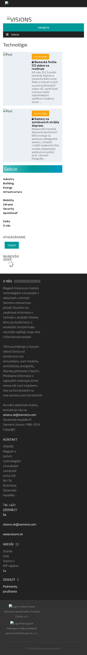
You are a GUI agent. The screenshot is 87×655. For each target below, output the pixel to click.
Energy (7, 187)
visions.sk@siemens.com (19, 414)
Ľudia (6, 221)
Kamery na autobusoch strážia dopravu (45, 122)
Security (8, 208)
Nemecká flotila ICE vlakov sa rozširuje (44, 65)
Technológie (40, 56)
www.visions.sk (13, 534)
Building (8, 183)
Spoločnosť (10, 213)
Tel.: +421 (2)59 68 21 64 (10, 510)
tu (4, 570)
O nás (6, 225)
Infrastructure (12, 192)
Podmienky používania (10, 589)
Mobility (8, 200)
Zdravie (8, 204)
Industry (8, 179)
